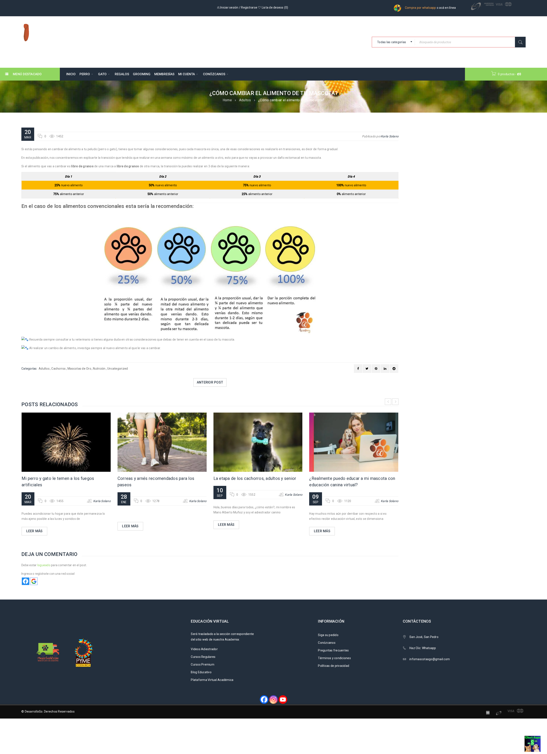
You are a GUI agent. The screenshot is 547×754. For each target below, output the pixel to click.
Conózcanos (326, 642)
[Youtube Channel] (283, 699)
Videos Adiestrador (204, 649)
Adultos (245, 100)
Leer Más (34, 531)
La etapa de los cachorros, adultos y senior (254, 478)
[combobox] (393, 42)
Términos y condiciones (334, 658)
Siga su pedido (328, 635)
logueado (43, 565)
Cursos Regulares (203, 656)
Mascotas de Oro (79, 368)
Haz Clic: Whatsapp (423, 648)
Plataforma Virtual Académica (212, 680)
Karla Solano (389, 136)
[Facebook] (264, 699)
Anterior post (210, 382)
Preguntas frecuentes (333, 650)
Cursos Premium (202, 664)
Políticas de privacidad (333, 665)
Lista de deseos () (274, 7)
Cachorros (58, 368)
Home (227, 100)
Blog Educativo (201, 672)
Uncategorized (117, 368)
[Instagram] (273, 699)
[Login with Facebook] (25, 581)
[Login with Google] (34, 581)
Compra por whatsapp (420, 7)
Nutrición (99, 368)
